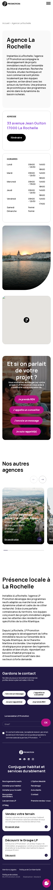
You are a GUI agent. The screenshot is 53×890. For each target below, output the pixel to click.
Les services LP (9, 801)
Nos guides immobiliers (7, 795)
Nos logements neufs (11, 781)
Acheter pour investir (11, 790)
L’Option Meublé (38, 781)
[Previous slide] (33, 479)
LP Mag (5, 805)
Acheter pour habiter (11, 786)
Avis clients (36, 790)
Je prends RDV (38, 702)
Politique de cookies (10, 875)
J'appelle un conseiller (39, 693)
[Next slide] (42, 479)
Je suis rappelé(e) (14, 702)
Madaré (37, 877)
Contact (34, 794)
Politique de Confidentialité (29, 870)
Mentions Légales (9, 870)
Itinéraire (16, 137)
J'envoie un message (14, 694)
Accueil (5, 23)
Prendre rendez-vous (40, 801)
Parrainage (36, 786)
